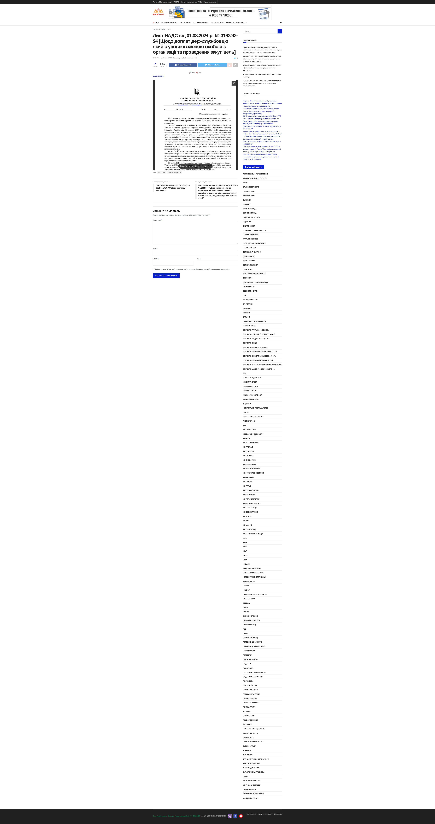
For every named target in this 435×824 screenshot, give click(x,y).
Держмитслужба (250, 265)
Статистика (248, 737)
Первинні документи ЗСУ (254, 646)
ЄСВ (244, 295)
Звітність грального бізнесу (256, 330)
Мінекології (248, 455)
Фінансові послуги (251, 785)
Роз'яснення (248, 716)
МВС (244, 425)
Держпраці (247, 269)
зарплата (161, 173)
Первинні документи (252, 642)
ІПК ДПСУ (177, 2)
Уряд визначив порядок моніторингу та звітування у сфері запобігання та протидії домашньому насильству (262, 67)
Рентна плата (249, 707)
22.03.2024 (156, 58)
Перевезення (249, 651)
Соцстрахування (250, 733)
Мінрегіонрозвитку (251, 503)
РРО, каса (247, 724)
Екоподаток (248, 286)
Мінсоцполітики (250, 512)
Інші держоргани (250, 386)
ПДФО (245, 633)
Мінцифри (247, 525)
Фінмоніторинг (250, 789)
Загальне (247, 308)
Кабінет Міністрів (251, 399)
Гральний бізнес (250, 239)
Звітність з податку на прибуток (258, 360)
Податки (247, 663)
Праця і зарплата (250, 690)
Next (267, 12)
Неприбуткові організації (254, 577)
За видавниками (168, 22)
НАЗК (245, 560)
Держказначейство (252, 252)
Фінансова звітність (252, 781)
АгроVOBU (198, 2)
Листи (169, 29)
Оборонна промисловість (255, 594)
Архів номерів (167, 2)
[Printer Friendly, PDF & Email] (195, 72)
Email (156, 259)
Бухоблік (247, 200)
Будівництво (249, 191)
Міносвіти (247, 481)
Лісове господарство (253, 416)
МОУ (245, 546)
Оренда (246, 603)
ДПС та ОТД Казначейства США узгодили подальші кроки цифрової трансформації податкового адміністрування (262, 83)
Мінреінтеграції (250, 507)
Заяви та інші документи (254, 321)
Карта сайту (278, 814)
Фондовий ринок (251, 798)
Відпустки (247, 221)
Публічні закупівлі (190, 58)
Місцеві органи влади (253, 533)
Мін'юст (246, 438)
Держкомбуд (248, 256)
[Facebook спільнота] (235, 816)
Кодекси (247, 403)
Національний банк (252, 568)
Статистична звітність (253, 741)
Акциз (245, 182)
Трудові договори (251, 767)
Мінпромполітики (251, 490)
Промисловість (250, 698)
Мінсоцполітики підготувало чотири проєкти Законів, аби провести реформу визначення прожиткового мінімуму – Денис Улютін (262, 58)
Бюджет (246, 204)
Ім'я (155, 248)
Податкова (248, 668)
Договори (247, 278)
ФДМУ (245, 776)
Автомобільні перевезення (255, 174)
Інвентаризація (250, 382)
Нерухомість (249, 581)
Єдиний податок (250, 291)
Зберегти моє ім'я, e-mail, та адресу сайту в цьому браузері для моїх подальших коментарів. (192, 269)
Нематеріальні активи (253, 572)
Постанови (248, 681)
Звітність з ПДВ (250, 343)
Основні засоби (250, 616)
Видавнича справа (251, 217)
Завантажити (158, 76)
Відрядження (249, 226)
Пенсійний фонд (250, 637)
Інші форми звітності (252, 395)
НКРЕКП (246, 586)
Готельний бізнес (251, 234)
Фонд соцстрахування (253, 793)
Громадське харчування (254, 243)
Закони (246, 312)
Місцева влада (249, 529)
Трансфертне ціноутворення (256, 759)
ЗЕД (244, 373)
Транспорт (248, 755)
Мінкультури (248, 477)
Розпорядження (250, 720)
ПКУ (157, 22)
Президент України (251, 694)
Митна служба (249, 429)
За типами (185, 22)
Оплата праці (177, 58)
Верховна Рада (250, 208)
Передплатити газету (264, 814)
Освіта (246, 611)
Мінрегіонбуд (249, 494)
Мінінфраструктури (251, 468)
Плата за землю (250, 659)
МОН (245, 542)
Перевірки (247, 655)
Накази (246, 564)
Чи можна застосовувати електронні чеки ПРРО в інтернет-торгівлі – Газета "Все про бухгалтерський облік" (262, 149)
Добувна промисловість (254, 273)
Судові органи (249, 746)
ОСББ (245, 607)
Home (155, 29)
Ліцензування (249, 421)
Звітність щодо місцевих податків (259, 369)
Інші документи (250, 390)
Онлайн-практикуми (187, 2)
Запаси (246, 317)
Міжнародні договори (253, 434)
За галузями (217, 22)
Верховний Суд (249, 213)
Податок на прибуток (253, 676)
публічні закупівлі (174, 173)
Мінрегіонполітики (251, 499)
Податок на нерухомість (254, 672)
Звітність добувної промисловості (259, 334)
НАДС (170, 58)
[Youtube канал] (241, 816)
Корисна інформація (235, 22)
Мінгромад (248, 447)
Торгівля (247, 750)
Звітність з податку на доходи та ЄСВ (260, 351)
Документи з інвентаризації (255, 282)
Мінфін (246, 520)
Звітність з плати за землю (255, 347)
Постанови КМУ (250, 685)
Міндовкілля (248, 451)
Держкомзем (249, 260)
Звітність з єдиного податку (256, 338)
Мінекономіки (249, 460)
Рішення (246, 711)
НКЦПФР (246, 590)
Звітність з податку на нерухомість (259, 356)
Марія (245, 101)
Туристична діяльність (253, 772)
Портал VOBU (157, 2)
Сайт (199, 259)
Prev (171, 12)
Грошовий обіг (250, 247)
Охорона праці (249, 625)
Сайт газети (251, 814)
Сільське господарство (254, 728)
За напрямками (200, 22)
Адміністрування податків (255, 178)
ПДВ (244, 629)
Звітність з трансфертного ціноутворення (262, 364)
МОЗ (245, 538)
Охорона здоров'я (251, 620)
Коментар (157, 220)
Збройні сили (249, 325)
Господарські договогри (254, 230)
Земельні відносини (252, 377)
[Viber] (230, 816)
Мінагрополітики (251, 442)
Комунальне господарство (255, 408)
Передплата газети (210, 2)
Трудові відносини (251, 763)
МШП (245, 551)
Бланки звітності (251, 187)
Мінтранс (247, 516)
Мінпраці (247, 486)
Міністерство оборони (253, 473)
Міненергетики (249, 464)
